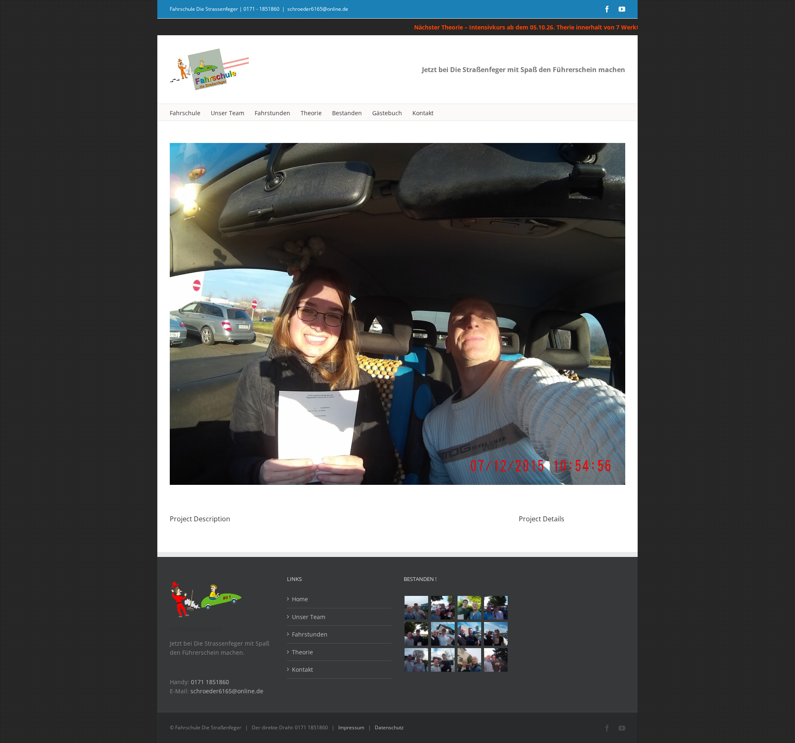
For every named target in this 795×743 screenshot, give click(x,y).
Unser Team (308, 617)
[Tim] (416, 634)
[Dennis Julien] (442, 608)
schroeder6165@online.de (317, 8)
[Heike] (469, 660)
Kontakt (302, 669)
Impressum (351, 727)
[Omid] (416, 608)
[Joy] (495, 660)
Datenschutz (389, 727)
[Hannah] (495, 608)
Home (300, 599)
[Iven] (442, 660)
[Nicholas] (469, 634)
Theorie (302, 652)
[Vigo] (495, 634)
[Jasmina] (416, 660)
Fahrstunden (310, 634)
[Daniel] (469, 608)
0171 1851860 (210, 682)
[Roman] (442, 634)
